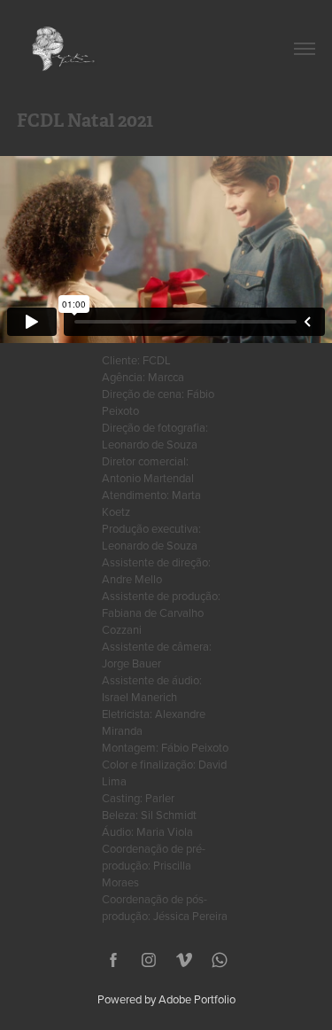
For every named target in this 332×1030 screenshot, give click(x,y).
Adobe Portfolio (196, 999)
